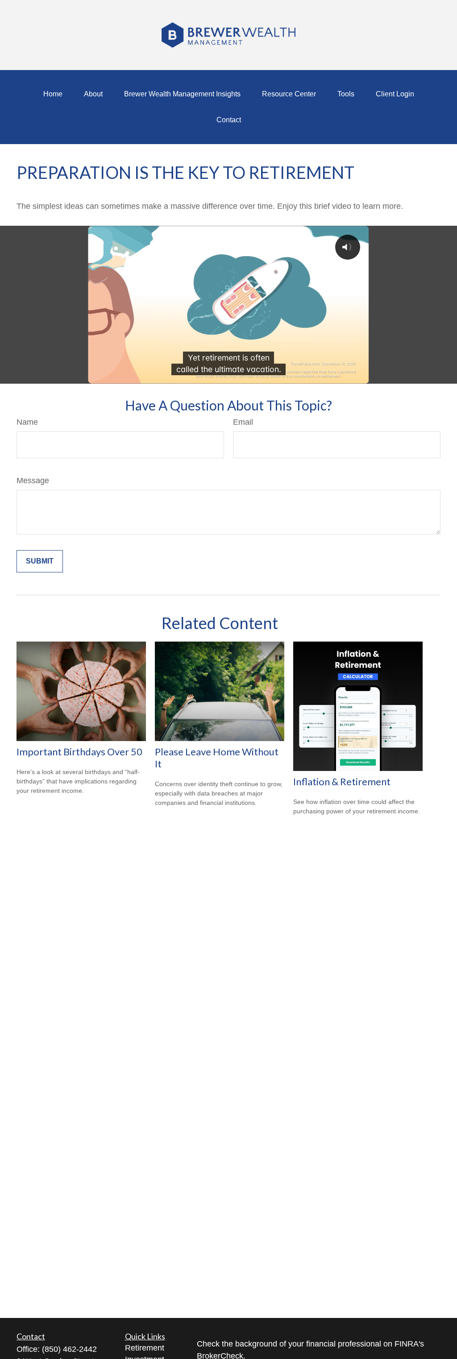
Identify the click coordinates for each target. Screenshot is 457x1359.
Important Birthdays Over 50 (79, 752)
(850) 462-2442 (69, 1349)
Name (27, 422)
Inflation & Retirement (342, 781)
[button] (53, 94)
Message (33, 480)
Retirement (144, 1347)
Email (243, 422)
